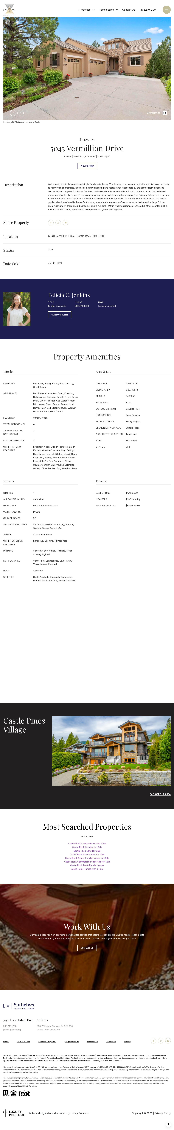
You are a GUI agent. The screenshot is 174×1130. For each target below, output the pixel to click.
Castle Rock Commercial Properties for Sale (87, 861)
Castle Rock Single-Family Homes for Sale (87, 858)
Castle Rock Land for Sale (87, 851)
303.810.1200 (148, 9)
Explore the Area (160, 794)
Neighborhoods (72, 1041)
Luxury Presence (79, 1113)
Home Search (106, 9)
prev (13, 113)
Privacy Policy (163, 1113)
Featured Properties (47, 1041)
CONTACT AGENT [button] (59, 315)
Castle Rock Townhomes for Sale (87, 854)
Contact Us (111, 1042)
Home (6, 1041)
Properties (84, 9)
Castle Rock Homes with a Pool (87, 869)
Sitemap (127, 1041)
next (20, 113)
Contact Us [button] (87, 948)
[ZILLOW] (168, 1040)
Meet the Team (23, 1041)
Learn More (33, 1072)
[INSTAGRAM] (160, 1040)
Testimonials (92, 1041)
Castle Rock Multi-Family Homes (87, 865)
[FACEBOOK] (153, 1040)
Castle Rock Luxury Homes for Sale (87, 843)
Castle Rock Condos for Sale (87, 847)
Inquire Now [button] (87, 166)
